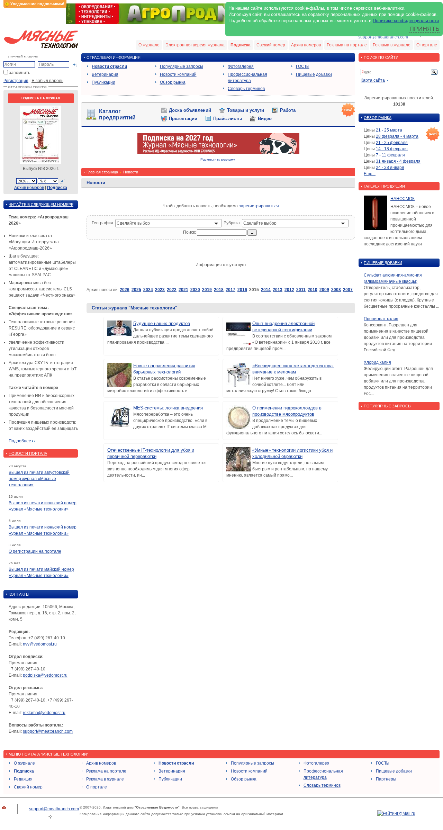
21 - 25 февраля (392, 142)
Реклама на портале (347, 45)
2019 (207, 289)
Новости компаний (178, 74)
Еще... (370, 173)
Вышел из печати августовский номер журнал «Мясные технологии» (39, 478)
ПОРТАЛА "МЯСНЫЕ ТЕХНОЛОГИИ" (55, 754)
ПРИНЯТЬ (424, 28)
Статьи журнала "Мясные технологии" (134, 307)
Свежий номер (270, 45)
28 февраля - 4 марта (397, 136)
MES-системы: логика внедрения (168, 408)
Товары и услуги (245, 110)
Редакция (23, 779)
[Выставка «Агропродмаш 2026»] (221, 22)
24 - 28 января (390, 167)
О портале (426, 45)
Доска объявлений (190, 110)
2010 (312, 289)
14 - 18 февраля (392, 148)
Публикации (103, 82)
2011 (301, 289)
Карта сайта (373, 80)
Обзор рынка (173, 82)
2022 (172, 289)
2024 (148, 289)
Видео (265, 118)
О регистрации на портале (35, 551)
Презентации (183, 118)
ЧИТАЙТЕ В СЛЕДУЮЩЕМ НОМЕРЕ (41, 204)
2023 (160, 289)
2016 (242, 289)
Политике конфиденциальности (406, 20)
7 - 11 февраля (390, 155)
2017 (230, 289)
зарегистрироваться (259, 206)
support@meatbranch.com (383, 37)
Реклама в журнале (391, 45)
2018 (219, 289)
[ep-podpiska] (218, 152)
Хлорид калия (377, 362)
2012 (289, 289)
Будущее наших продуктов (161, 323)
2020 (195, 289)
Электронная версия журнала (195, 45)
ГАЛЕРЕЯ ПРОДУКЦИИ (384, 186)
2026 (124, 289)
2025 (136, 289)
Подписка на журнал (40, 98)
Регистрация (15, 80)
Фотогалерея (241, 66)
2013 (277, 289)
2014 (266, 289)
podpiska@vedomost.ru (45, 675)
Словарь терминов (246, 88)
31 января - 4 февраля (398, 161)
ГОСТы (302, 66)
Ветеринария (105, 74)
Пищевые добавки (314, 74)
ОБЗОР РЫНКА (377, 118)
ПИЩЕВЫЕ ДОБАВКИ (383, 263)
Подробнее (20, 441)
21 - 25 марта (389, 130)
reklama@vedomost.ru (44, 712)
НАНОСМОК (402, 198)
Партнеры (386, 779)
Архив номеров (306, 45)
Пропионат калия (381, 318)
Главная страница (102, 172)
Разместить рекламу (217, 159)
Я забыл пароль (47, 80)
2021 (183, 289)
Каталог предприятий (117, 114)
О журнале (149, 45)
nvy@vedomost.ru (40, 644)
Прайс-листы (227, 118)
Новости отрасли (109, 66)
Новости (130, 172)
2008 (336, 289)
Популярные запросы (181, 66)
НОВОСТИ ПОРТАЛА (28, 453)
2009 (324, 289)
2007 (348, 289)
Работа (288, 110)
